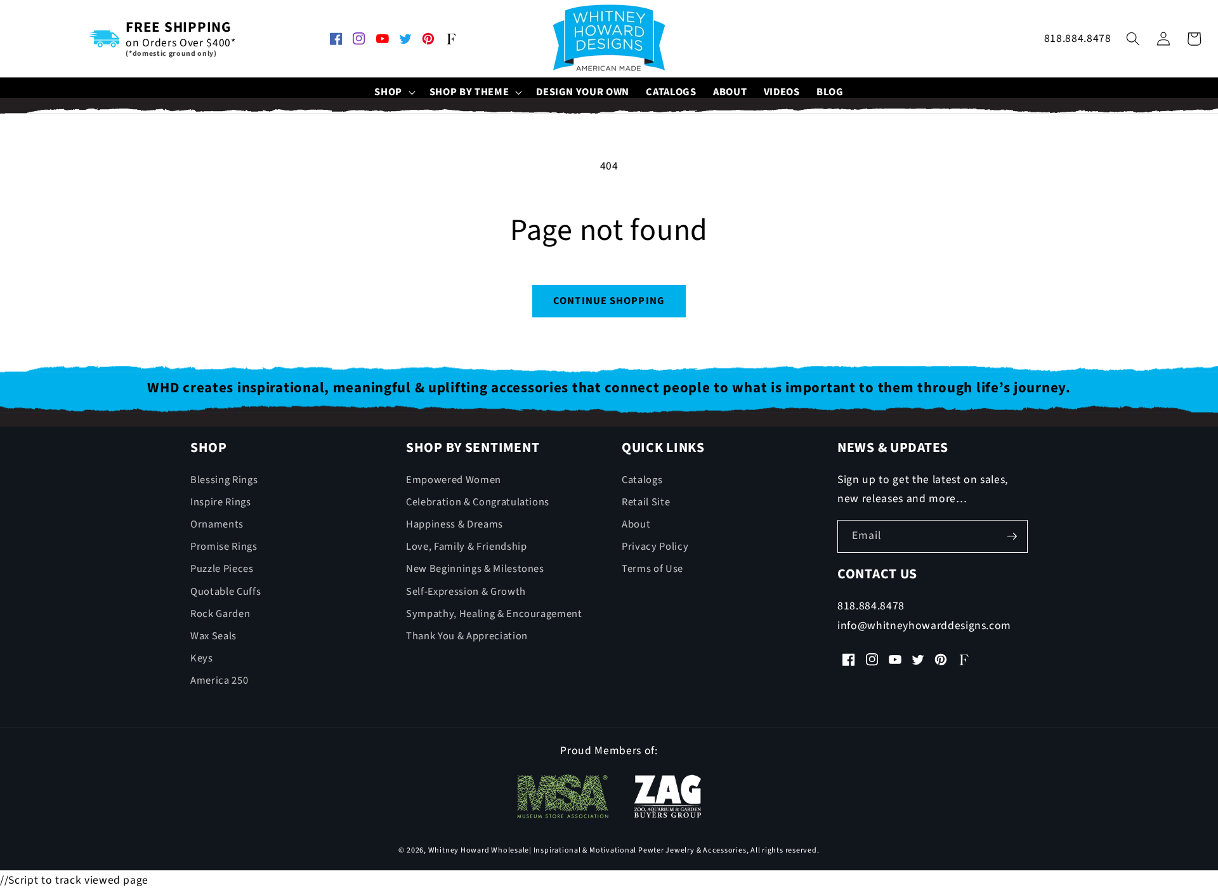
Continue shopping (609, 301)
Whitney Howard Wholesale (478, 850)
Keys (201, 658)
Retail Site (646, 502)
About (636, 524)
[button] (393, 92)
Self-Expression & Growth (466, 591)
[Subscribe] (1012, 536)
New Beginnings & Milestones (475, 568)
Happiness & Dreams (454, 524)
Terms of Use (652, 568)
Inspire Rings (220, 502)
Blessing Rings (224, 480)
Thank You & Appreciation (467, 636)
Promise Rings (224, 546)
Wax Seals (213, 636)
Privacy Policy (655, 546)
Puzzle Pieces (222, 568)
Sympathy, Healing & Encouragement (494, 613)
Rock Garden (220, 613)
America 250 (219, 680)
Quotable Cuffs (225, 591)
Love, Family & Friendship (466, 546)
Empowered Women (453, 480)
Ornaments (217, 524)
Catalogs (642, 480)
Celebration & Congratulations (477, 502)
